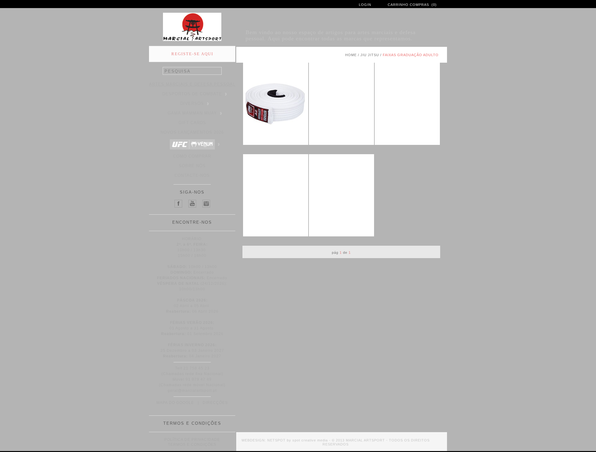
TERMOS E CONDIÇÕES (192, 444)
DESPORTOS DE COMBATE (192, 94)
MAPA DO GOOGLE (175, 403)
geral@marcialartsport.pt (192, 390)
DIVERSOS (192, 103)
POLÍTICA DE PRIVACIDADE (192, 439)
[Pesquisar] (218, 71)
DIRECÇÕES (215, 403)
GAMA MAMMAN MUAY (192, 113)
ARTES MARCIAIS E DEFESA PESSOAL (192, 84)
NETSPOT (276, 440)
